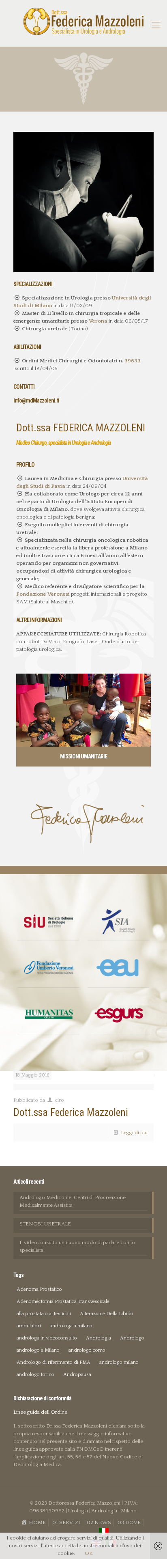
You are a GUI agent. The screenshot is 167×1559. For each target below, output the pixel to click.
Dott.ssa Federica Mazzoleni (70, 1112)
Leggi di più (134, 1132)
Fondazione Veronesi (43, 594)
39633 (132, 361)
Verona (98, 321)
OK (89, 1553)
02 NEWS (99, 1522)
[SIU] (48, 922)
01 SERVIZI (66, 1522)
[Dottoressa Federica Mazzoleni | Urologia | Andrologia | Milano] (83, 21)
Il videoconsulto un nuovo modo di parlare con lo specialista (77, 1246)
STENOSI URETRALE (45, 1224)
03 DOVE (129, 1522)
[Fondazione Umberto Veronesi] (48, 968)
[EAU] (118, 968)
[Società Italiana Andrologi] (118, 922)
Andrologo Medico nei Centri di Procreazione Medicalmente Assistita (72, 1201)
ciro (59, 1100)
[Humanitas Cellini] (48, 1015)
